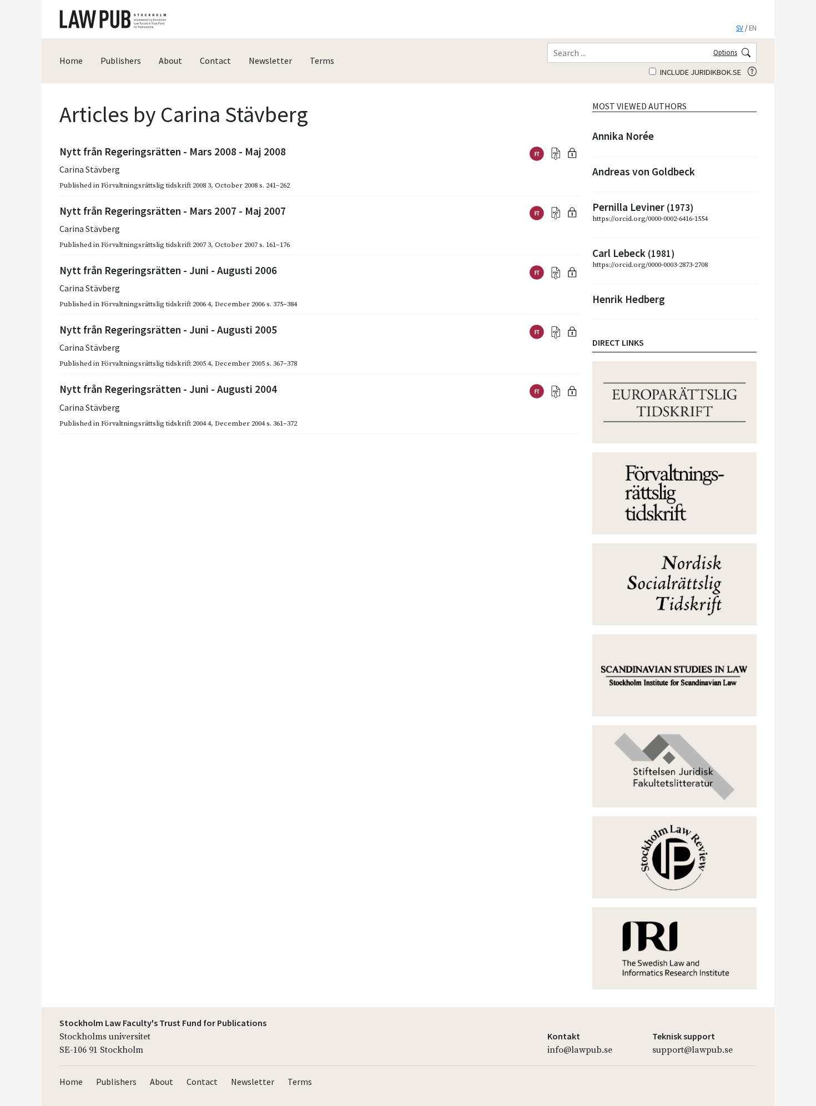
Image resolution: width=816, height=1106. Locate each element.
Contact (215, 60)
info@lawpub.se (579, 1050)
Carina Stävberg (89, 169)
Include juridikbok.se (699, 72)
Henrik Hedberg (628, 299)
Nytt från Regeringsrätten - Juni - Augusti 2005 (168, 329)
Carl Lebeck (633, 253)
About (170, 60)
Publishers (120, 60)
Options (725, 52)
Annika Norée (623, 136)
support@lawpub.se (692, 1050)
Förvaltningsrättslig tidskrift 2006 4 (156, 304)
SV (739, 27)
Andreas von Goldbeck (643, 171)
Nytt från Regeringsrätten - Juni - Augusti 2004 (168, 389)
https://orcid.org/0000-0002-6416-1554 (650, 218)
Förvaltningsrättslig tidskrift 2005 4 (156, 363)
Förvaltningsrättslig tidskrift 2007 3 (156, 244)
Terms (322, 60)
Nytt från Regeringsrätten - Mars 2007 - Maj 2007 (172, 211)
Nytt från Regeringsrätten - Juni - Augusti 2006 (168, 270)
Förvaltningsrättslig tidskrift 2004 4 (156, 423)
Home (71, 60)
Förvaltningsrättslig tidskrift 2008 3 (156, 185)
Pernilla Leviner (642, 207)
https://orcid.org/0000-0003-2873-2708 (650, 264)
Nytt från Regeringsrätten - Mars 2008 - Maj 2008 (172, 151)
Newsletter (270, 60)
